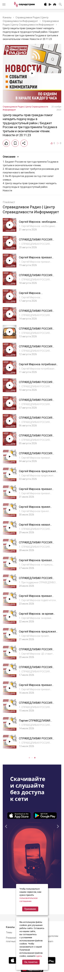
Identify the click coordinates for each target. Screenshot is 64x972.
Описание (9, 156)
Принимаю (30, 909)
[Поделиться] (24, 143)
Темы (9, 932)
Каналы (7, 17)
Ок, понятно (31, 962)
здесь (39, 956)
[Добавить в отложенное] (15, 143)
